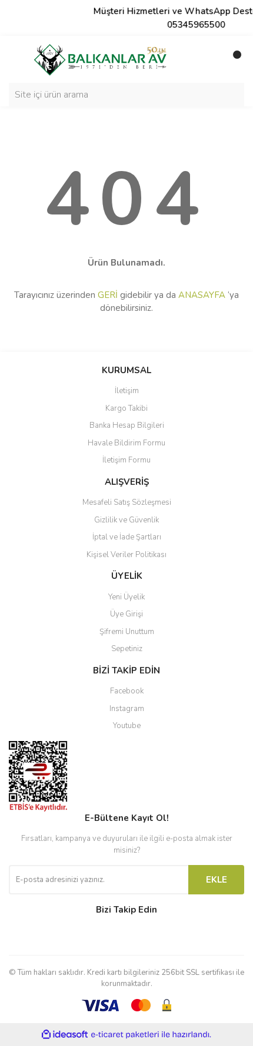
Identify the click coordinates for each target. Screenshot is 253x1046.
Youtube (127, 725)
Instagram (126, 708)
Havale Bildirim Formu (126, 443)
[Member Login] (209, 59)
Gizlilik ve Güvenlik (126, 520)
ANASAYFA (201, 295)
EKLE (216, 880)
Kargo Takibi (126, 408)
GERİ (108, 295)
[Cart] (232, 59)
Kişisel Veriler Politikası (126, 554)
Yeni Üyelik (126, 597)
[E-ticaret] (125, 1034)
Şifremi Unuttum (126, 631)
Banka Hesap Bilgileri (126, 425)
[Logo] (100, 58)
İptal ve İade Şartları (126, 537)
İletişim (127, 390)
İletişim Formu (126, 460)
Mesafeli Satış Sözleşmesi (126, 502)
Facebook (127, 691)
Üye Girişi (126, 614)
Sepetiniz (126, 648)
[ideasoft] (64, 1034)
